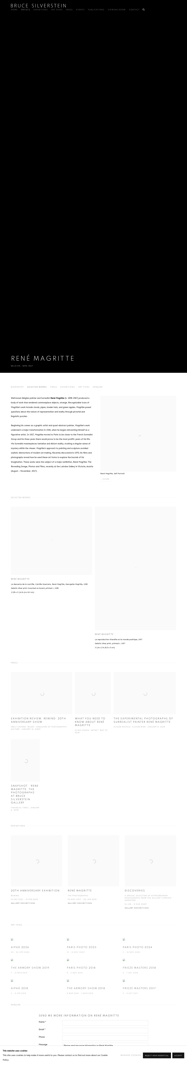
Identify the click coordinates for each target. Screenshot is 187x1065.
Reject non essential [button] (157, 1056)
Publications (96, 10)
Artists (25, 10)
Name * (42, 1022)
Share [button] (106, 479)
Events (80, 10)
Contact (134, 10)
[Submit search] (144, 9)
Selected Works (37, 387)
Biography (17, 387)
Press (69, 10)
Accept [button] (178, 1056)
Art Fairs (56, 10)
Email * (42, 1029)
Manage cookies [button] (131, 1055)
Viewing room (117, 10)
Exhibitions (41, 10)
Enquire (98, 387)
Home (14, 10)
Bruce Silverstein (38, 5)
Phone (42, 1037)
